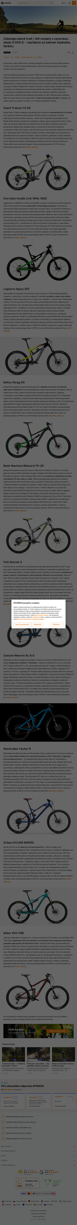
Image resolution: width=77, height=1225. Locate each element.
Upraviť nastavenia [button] (22, 624)
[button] (36, 617)
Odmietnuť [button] (37, 624)
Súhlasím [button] (57, 624)
